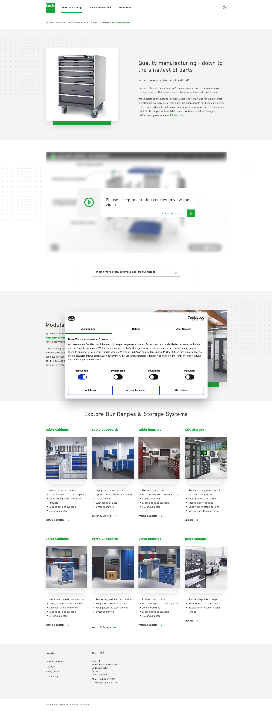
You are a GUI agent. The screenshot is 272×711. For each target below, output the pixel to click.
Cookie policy (52, 676)
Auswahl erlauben (136, 390)
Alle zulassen (181, 390)
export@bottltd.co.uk (108, 682)
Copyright (50, 666)
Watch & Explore (55, 520)
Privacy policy (52, 671)
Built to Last (178, 115)
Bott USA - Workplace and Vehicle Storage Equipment (68, 22)
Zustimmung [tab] (88, 329)
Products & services (101, 22)
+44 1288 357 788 (107, 679)
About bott (124, 8)
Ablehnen (90, 390)
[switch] (118, 377)
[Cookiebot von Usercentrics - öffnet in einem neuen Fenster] (190, 318)
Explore (189, 520)
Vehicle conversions (100, 8)
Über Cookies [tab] (183, 329)
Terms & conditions (55, 662)
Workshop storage (71, 8)
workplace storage (56, 338)
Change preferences (173, 213)
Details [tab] (136, 329)
